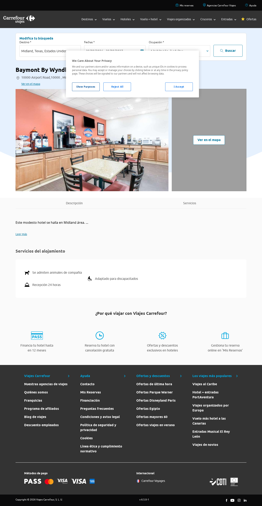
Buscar (230, 51)
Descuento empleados (41, 425)
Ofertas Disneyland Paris (156, 400)
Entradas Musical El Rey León (211, 434)
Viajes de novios (205, 445)
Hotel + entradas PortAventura (205, 394)
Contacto (87, 384)
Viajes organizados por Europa (210, 407)
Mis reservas (186, 5)
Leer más (21, 234)
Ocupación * (156, 42)
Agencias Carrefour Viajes (221, 5)
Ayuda (252, 5)
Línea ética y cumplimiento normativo (101, 448)
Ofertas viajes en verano (155, 425)
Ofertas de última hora (154, 384)
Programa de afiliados (41, 409)
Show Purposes (85, 86)
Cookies (86, 438)
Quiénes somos (36, 392)
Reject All (117, 86)
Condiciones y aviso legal (100, 417)
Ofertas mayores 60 (151, 417)
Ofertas (251, 19)
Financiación (90, 400)
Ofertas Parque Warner (154, 392)
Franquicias (33, 400)
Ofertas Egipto (148, 409)
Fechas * (89, 42)
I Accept (179, 86)
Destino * (25, 42)
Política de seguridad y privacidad (98, 427)
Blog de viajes (35, 417)
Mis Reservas (90, 392)
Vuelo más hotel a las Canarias (209, 421)
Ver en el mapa (30, 84)
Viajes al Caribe (204, 384)
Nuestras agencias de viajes (46, 384)
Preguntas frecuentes (97, 409)
